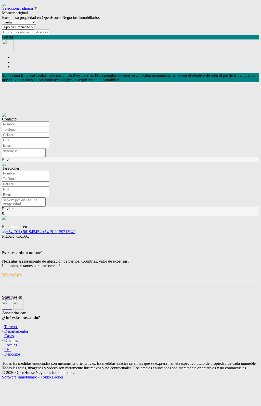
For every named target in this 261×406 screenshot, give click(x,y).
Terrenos (11, 326)
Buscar (7, 37)
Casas (9, 336)
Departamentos (16, 331)
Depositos (12, 354)
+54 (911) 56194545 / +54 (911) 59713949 (40, 231)
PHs (7, 349)
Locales (10, 345)
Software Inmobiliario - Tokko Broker (32, 377)
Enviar (7, 159)
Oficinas (11, 340)
